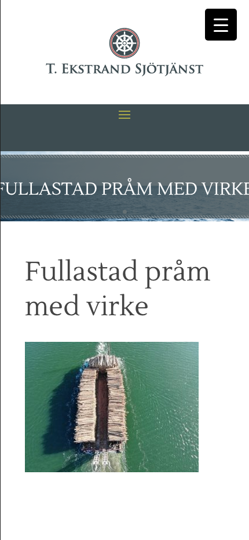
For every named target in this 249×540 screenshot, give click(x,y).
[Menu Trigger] (221, 25)
